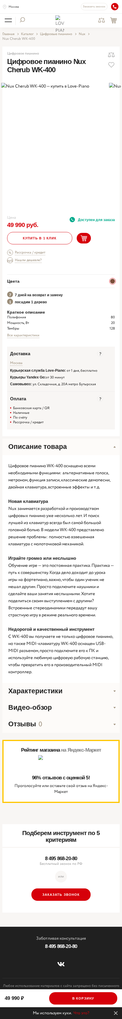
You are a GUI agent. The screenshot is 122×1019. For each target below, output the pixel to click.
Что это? (81, 1013)
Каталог (27, 34)
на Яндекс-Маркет (81, 750)
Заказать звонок (94, 7)
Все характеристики (23, 335)
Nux (82, 34)
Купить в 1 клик (40, 238)
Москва (14, 7)
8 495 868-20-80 (61, 858)
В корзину (83, 998)
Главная (8, 34)
